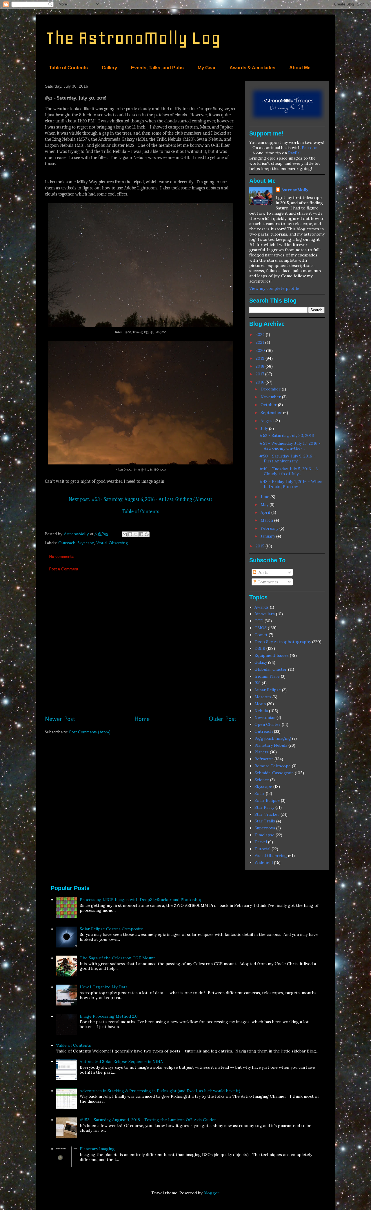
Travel (260, 841)
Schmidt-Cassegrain (274, 772)
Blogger (211, 1192)
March (267, 520)
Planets (261, 752)
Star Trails (264, 821)
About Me (299, 67)
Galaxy (260, 662)
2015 (260, 546)
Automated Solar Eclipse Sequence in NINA (121, 1061)
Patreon (309, 147)
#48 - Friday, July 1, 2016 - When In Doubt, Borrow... (290, 484)
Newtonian (264, 717)
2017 (260, 374)
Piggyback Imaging (272, 738)
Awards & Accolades (252, 67)
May (265, 504)
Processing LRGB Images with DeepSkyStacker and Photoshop (141, 899)
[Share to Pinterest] (147, 534)
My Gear (207, 67)
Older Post (222, 718)
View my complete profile (274, 288)
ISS (257, 683)
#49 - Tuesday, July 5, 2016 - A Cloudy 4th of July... (288, 471)
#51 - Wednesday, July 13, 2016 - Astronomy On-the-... (290, 446)
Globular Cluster (270, 669)
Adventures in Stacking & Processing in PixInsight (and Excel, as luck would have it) (160, 1090)
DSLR (259, 648)
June (265, 496)
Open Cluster (267, 724)
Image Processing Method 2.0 (109, 1016)
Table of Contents (68, 67)
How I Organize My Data (104, 987)
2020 (261, 350)
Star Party (264, 807)
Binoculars (264, 613)
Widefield (263, 862)
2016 (260, 382)
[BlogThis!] (130, 534)
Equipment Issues (271, 655)
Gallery (109, 67)
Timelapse (264, 835)
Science (261, 779)
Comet (261, 634)
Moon (260, 703)
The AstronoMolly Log (133, 38)
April (266, 512)
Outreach (66, 542)
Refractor (263, 759)
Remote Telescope (272, 765)
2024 (261, 334)
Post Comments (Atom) (89, 732)
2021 (260, 342)
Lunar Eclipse (267, 689)
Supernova (264, 828)
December (271, 389)
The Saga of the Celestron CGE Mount (117, 958)
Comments (267, 582)
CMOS (260, 627)
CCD (258, 620)
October (269, 404)
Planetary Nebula (270, 745)
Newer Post (60, 718)
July (265, 428)
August (268, 420)
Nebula (261, 710)
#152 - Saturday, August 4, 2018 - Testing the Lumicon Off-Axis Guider (148, 1119)
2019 (260, 358)
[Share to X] (136, 534)
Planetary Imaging (97, 1148)
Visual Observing (112, 542)
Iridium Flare (267, 676)
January (268, 536)
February (270, 528)
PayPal (294, 152)
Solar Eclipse (267, 800)
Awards (261, 607)
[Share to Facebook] (141, 534)
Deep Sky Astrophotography (282, 641)
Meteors (262, 696)
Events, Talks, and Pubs (157, 67)
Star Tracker (266, 814)
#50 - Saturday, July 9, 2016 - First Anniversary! (287, 458)
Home (142, 718)
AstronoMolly (294, 189)
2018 (260, 366)
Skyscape (86, 542)
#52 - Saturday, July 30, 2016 (286, 435)
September (272, 412)
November (271, 396)
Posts (262, 572)
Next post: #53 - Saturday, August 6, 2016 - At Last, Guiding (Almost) (140, 499)
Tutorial (262, 848)
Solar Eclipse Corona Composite (111, 929)
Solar (259, 793)
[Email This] (125, 534)
